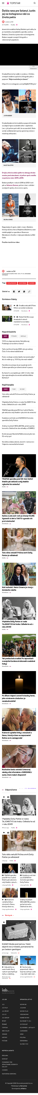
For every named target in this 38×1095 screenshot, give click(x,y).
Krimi (21, 1034)
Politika (23, 1037)
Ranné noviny (24, 1017)
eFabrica (23, 1088)
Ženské (4, 1024)
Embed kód (33, 68)
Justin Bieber (22, 283)
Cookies (4, 1070)
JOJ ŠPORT (5, 1011)
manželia (32, 283)
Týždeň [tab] (14, 336)
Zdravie (4, 1034)
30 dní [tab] (22, 389)
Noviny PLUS (24, 1011)
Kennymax (23, 1086)
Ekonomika (24, 1040)
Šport (4, 1021)
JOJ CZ (4, 1014)
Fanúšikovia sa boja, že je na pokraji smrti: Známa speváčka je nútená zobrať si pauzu (17, 366)
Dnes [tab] (6, 389)
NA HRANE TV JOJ (25, 1021)
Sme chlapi (5, 1031)
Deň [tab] (5, 336)
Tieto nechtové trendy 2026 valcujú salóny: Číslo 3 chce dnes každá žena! (17, 350)
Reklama (5, 1055)
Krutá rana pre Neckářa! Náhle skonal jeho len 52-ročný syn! (18, 435)
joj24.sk (23, 1008)
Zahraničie (23, 1031)
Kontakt (5, 1059)
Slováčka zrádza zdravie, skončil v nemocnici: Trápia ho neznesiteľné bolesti (18, 443)
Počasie (4, 1040)
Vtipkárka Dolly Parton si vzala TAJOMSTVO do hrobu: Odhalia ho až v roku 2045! (19, 403)
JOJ (3, 1004)
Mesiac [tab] (23, 336)
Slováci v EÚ (24, 1044)
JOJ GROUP (5, 1017)
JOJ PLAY (5, 1008)
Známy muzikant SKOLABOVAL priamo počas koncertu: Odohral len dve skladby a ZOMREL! (18, 427)
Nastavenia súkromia (9, 1074)
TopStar (5, 1027)
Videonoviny (24, 1014)
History (4, 1037)
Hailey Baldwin (11, 283)
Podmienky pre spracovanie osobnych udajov (10, 1064)
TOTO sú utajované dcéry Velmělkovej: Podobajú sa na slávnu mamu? (15, 342)
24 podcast (24, 1024)
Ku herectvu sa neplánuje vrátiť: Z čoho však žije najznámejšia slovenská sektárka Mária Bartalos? (18, 375)
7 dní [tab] (14, 389)
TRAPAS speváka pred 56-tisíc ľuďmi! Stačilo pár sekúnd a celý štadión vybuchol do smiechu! (19, 411)
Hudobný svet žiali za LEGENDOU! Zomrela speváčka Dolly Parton (17, 419)
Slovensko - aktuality (27, 1027)
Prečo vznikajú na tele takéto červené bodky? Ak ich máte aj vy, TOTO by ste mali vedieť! (18, 358)
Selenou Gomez (12, 185)
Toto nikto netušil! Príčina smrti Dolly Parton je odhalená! (18, 395)
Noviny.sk (8, 915)
